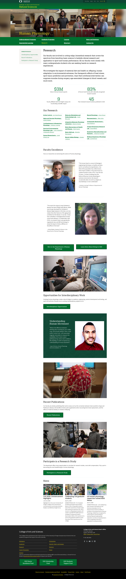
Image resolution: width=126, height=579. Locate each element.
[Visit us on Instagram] (92, 541)
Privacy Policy (71, 572)
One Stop (87, 1)
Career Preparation (24, 550)
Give (98, 1)
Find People (87, 572)
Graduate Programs (48, 40)
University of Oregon (58, 575)
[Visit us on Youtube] (89, 541)
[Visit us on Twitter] (87, 541)
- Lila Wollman (96, 138)
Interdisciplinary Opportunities (57, 306)
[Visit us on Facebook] (84, 541)
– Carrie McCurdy (72, 117)
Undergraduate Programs (27, 40)
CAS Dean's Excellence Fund (28, 562)
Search (101, 1)
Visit (95, 1)
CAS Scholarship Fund (48, 562)
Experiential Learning (26, 43)
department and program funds (32, 556)
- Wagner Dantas (74, 123)
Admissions (22, 541)
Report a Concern (40, 572)
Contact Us (89, 43)
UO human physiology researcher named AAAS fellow (96, 498)
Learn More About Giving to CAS (91, 247)
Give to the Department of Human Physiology (59, 248)
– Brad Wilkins (96, 127)
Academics (21, 544)
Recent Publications (53, 415)
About (50, 550)
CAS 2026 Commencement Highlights (53, 497)
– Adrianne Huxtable (96, 133)
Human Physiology (34, 33)
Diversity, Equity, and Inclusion (56, 544)
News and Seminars (92, 40)
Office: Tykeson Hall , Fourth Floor (91, 534)
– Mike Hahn (95, 118)
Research (44, 43)
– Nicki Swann (73, 128)
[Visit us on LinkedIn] (95, 541)
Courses (66, 40)
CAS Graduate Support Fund (68, 562)
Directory (67, 43)
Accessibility (64, 572)
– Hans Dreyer (96, 115)
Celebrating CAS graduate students (74, 497)
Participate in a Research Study (57, 472)
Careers (77, 572)
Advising (21, 553)
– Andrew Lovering (52, 124)
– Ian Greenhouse (52, 115)
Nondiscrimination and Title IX (52, 572)
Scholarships (52, 541)
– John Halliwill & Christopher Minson (52, 130)
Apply (91, 1)
